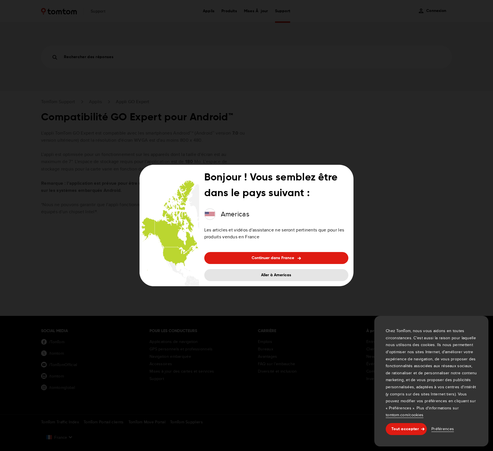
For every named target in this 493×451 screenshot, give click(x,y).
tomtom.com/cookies (404, 415)
